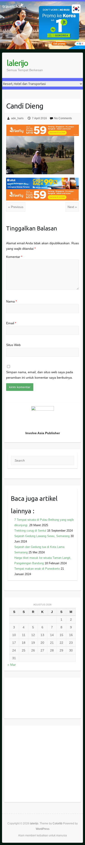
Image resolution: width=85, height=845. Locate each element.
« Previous (15, 207)
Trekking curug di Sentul (30, 530)
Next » (72, 207)
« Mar (11, 664)
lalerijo (17, 63)
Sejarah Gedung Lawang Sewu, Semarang (42, 536)
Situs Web (13, 345)
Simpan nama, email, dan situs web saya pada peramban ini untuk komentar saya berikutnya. (39, 374)
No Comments (63, 118)
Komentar (14, 257)
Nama (11, 301)
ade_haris (17, 118)
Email (11, 323)
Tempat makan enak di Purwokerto (37, 568)
